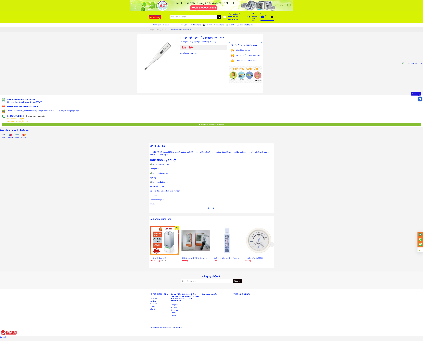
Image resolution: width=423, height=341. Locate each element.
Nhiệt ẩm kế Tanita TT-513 (254, 258)
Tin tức (152, 306)
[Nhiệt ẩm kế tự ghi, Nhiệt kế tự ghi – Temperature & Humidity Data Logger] (195, 240)
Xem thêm (211, 208)
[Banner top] (211, 5)
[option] (164, 244)
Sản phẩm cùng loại (160, 218)
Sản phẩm (153, 304)
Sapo (182, 327)
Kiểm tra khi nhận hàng (215, 25)
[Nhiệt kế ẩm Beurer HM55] (164, 240)
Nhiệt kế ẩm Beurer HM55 (159, 258)
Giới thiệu (153, 301)
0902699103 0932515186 (233, 18)
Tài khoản (254, 14)
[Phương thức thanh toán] (245, 74)
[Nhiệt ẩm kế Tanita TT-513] (258, 240)
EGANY (167, 327)
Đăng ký (237, 281)
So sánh (3, 337)
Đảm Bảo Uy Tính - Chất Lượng (241, 25)
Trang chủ (153, 298)
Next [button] (271, 244)
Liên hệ (152, 309)
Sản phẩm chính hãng (192, 25)
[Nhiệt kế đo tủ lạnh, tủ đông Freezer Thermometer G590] (227, 240)
